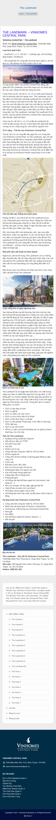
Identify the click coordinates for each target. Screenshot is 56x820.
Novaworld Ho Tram (14, 601)
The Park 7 (16, 703)
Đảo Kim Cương (39, 601)
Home (21, 14)
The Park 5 (16, 692)
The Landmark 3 (18, 645)
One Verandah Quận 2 (12, 794)
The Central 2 (17, 625)
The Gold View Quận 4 (12, 791)
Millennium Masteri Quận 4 (14, 789)
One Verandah (32, 596)
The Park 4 (16, 687)
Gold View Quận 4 (39, 588)
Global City (7, 783)
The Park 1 (16, 671)
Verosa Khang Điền (41, 593)
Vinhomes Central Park (12, 40)
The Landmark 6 (18, 661)
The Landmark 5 (18, 656)
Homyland (28, 593)
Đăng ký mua (14, 713)
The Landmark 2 (18, 640)
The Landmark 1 (18, 635)
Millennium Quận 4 (23, 588)
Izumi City (27, 601)
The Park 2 (16, 677)
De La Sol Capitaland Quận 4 (15, 778)
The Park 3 (16, 682)
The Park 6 (16, 698)
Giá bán (12, 708)
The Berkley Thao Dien (15, 596)
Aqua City (25, 598)
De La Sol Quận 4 (15, 593)
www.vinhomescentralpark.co (18, 766)
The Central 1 (17, 619)
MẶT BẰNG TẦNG (16, 614)
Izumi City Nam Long (11, 796)
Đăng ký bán (14, 718)
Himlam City (11, 590)
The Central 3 (17, 630)
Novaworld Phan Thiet (39, 598)
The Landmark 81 (19, 666)
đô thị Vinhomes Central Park (24, 44)
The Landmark (31, 40)
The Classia (15, 598)
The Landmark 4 (18, 651)
